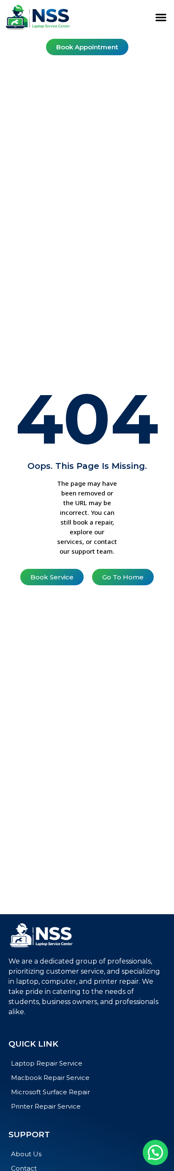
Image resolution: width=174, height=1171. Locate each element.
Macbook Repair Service (50, 1078)
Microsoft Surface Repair (50, 1092)
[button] (161, 17)
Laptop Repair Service (46, 1063)
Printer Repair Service (46, 1106)
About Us (26, 1154)
